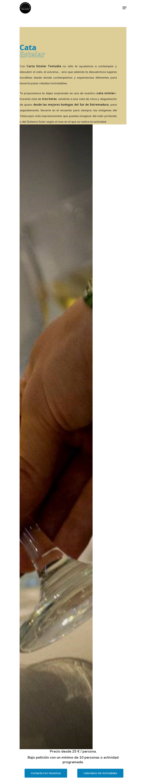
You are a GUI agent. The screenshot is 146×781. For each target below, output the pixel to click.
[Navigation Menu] (124, 8)
